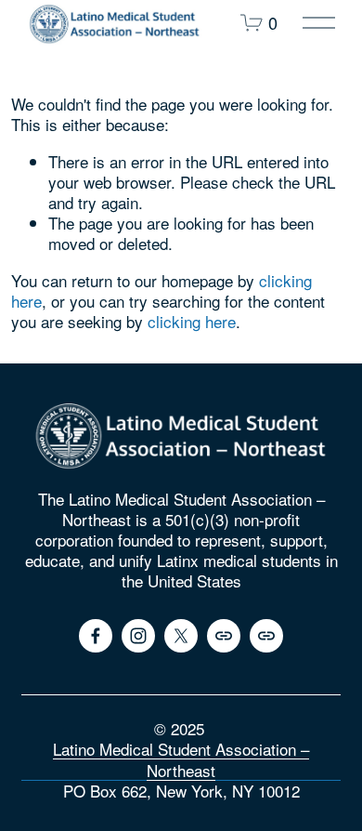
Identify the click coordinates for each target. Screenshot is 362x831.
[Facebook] (95, 636)
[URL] (223, 636)
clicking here (192, 321)
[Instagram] (138, 636)
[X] (181, 636)
